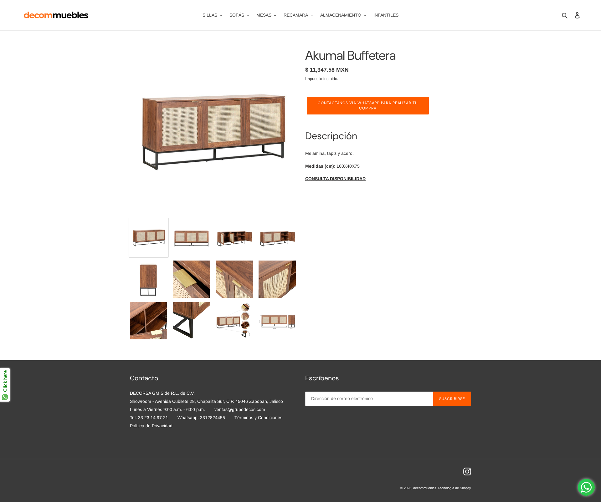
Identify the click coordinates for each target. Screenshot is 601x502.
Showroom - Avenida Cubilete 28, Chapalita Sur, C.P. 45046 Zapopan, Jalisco (206, 401)
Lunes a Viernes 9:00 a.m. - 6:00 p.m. (167, 409)
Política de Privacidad (151, 425)
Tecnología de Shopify (454, 488)
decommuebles (424, 488)
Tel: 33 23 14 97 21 (149, 417)
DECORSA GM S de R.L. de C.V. (162, 393)
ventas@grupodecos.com (239, 409)
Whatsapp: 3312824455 (201, 417)
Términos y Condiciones (258, 417)
